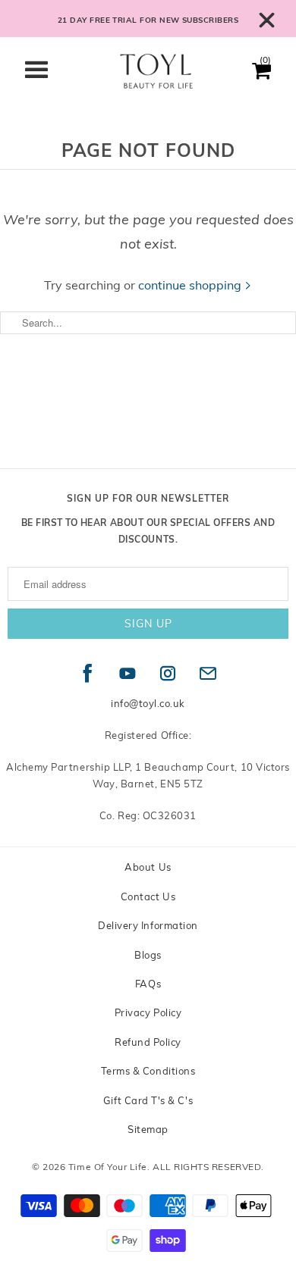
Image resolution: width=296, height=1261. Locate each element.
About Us (147, 867)
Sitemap (148, 1129)
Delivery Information (148, 925)
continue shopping (191, 285)
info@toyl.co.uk (148, 703)
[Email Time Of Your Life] (208, 674)
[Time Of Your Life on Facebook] (87, 674)
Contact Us (148, 896)
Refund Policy (148, 1042)
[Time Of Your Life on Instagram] (168, 674)
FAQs (148, 984)
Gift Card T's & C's (148, 1100)
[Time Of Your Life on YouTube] (128, 674)
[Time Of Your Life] (157, 74)
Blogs (148, 955)
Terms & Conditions (148, 1071)
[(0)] (261, 75)
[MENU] (44, 71)
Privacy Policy (148, 1012)
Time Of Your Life (107, 1166)
